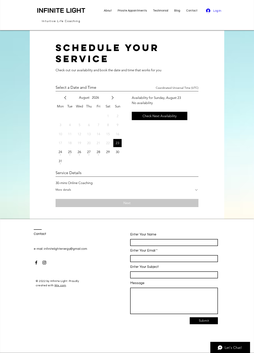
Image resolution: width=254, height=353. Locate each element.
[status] (177, 88)
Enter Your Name (143, 234)
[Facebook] (36, 262)
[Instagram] (44, 262)
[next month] (112, 97)
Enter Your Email (142, 250)
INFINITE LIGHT (61, 10)
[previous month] (65, 97)
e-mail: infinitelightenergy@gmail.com (60, 248)
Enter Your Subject (144, 267)
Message (137, 283)
